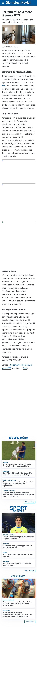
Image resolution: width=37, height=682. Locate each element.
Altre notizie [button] (29, 502)
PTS (3, 85)
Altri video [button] (30, 622)
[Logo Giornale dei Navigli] (18, 2)
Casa (25, 368)
